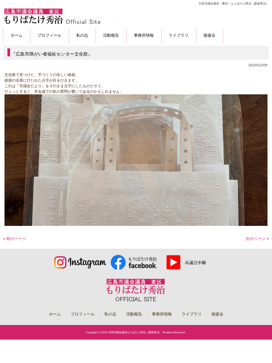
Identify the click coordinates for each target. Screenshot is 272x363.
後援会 (217, 314)
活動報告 (134, 314)
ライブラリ (192, 314)
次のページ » (257, 238)
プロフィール (83, 314)
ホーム (55, 314)
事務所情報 (162, 314)
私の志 (110, 314)
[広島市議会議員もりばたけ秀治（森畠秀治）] (52, 23)
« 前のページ (14, 238)
